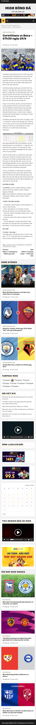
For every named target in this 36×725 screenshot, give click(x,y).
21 (22, 502)
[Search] (33, 21)
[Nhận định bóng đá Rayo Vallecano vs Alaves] (18, 658)
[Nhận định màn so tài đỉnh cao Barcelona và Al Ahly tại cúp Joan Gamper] (18, 694)
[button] (18, 430)
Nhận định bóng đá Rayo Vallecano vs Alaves (15, 406)
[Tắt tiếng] (29, 437)
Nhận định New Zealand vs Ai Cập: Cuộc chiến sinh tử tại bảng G (16, 293)
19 (13, 502)
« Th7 (4, 514)
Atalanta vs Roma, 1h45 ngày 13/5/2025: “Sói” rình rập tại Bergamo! (17, 329)
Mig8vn (14, 246)
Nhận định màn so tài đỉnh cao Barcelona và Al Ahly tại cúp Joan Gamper (18, 711)
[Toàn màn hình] (31, 437)
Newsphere (21, 723)
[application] (18, 430)
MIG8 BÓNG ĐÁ (18, 8)
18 (9, 502)
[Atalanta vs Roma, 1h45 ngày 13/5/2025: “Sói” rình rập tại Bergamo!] (18, 312)
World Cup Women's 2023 (9, 32)
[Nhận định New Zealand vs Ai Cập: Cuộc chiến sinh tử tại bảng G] (18, 276)
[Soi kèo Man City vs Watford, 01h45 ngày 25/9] (18, 348)
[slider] (16, 437)
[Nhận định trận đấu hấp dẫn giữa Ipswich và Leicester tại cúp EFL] (18, 585)
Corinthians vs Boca (11, 244)
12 (13, 499)
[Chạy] (4, 437)
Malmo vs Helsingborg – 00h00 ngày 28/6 (10, 252)
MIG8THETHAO (7, 246)
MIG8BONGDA (21, 244)
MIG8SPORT (29, 244)
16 (31, 499)
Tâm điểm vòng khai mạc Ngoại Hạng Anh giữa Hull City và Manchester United (17, 639)
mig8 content (14, 45)
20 (18, 502)
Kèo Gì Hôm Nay (6, 599)
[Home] (3, 21)
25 (9, 506)
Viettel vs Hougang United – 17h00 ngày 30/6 (26, 253)
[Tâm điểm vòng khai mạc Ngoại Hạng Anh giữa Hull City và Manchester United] (18, 622)
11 (9, 499)
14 (22, 499)
